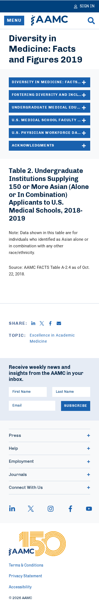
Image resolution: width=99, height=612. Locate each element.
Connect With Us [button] (26, 487)
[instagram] (51, 509)
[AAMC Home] (49, 20)
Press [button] (15, 435)
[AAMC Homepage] (37, 543)
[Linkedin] (35, 323)
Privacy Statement (25, 576)
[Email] (61, 323)
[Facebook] (52, 323)
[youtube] (86, 509)
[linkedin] (15, 509)
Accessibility (20, 587)
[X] (44, 323)
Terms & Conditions (26, 565)
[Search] (91, 21)
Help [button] (13, 448)
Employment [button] (21, 461)
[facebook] (70, 509)
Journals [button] (18, 474)
